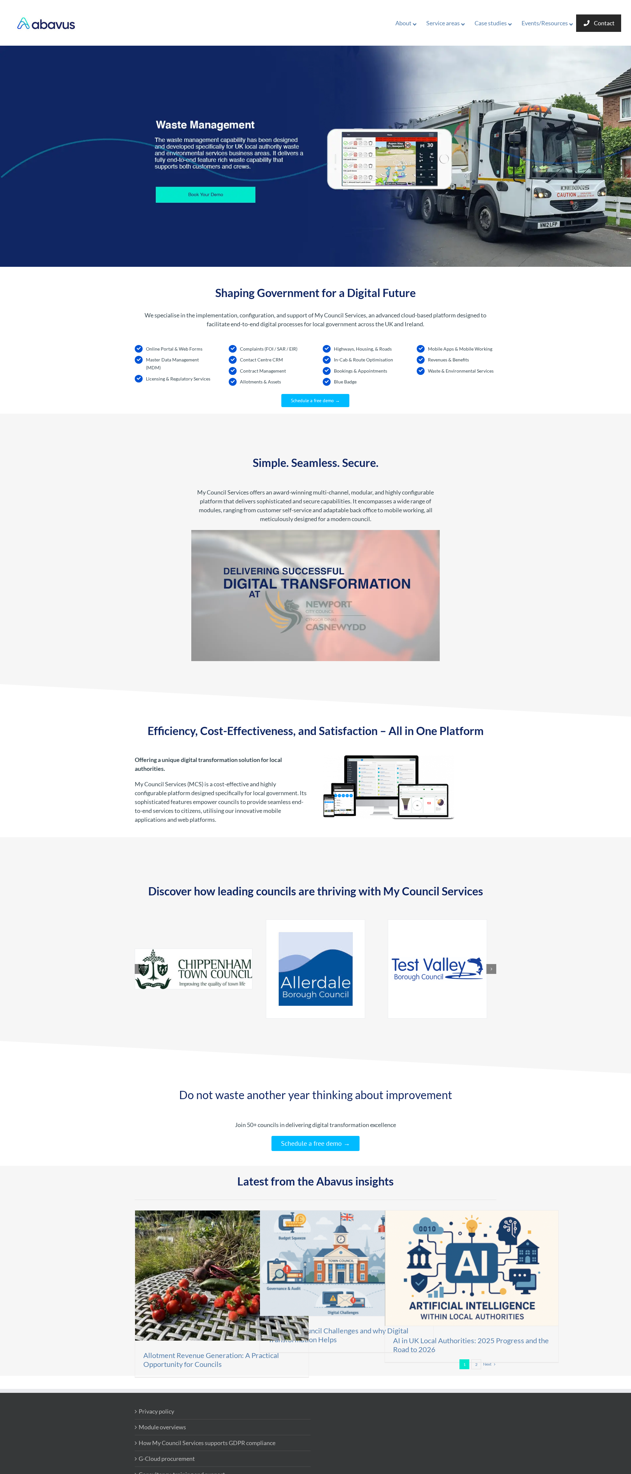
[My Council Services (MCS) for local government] (388, 758)
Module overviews (162, 1427)
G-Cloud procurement (167, 1458)
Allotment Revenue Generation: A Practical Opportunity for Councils (211, 1360)
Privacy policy (156, 1411)
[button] (140, 969)
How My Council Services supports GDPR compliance (207, 1442)
